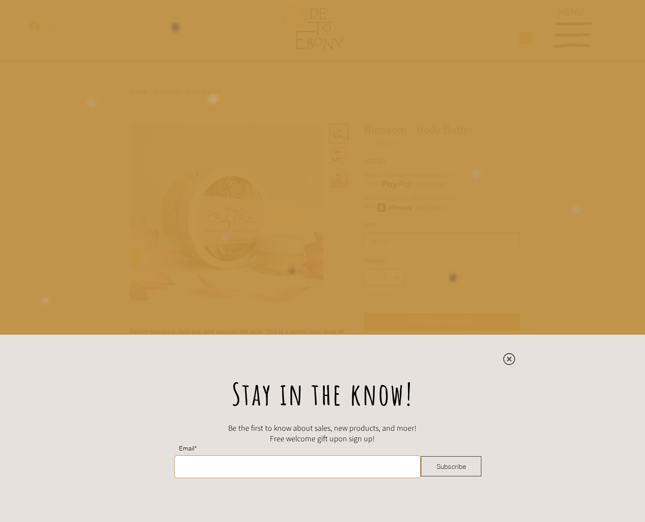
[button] (509, 359)
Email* (188, 448)
